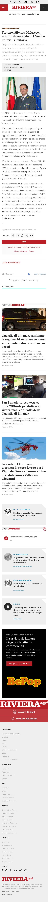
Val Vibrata (14, 28)
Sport (4, 753)
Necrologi (5, 788)
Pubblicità (5, 756)
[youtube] (25, 2)
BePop (4, 778)
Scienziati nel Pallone (10, 810)
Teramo (31, 251)
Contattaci (5, 772)
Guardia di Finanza (14, 247)
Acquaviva (5, 842)
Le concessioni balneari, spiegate (23, 537)
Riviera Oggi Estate (9, 826)
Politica (4, 740)
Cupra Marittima (8, 848)
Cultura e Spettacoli (9, 750)
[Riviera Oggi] (24, 7)
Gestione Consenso (9, 801)
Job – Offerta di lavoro (10, 759)
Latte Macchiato (8, 829)
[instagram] (15, 2)
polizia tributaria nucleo (31, 247)
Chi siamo (5, 769)
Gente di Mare (7, 820)
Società (5, 28)
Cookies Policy (15, 891)
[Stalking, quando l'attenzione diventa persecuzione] (24, 514)
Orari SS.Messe (8, 797)
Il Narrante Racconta (9, 823)
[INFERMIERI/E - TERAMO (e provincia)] (24, 585)
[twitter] (37, 2)
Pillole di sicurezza (21, 509)
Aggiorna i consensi (7, 894)
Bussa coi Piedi (7, 816)
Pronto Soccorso (8, 794)
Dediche (16, 604)
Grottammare (7, 852)
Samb (4, 743)
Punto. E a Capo (8, 813)
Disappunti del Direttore (11, 733)
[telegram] (31, 2)
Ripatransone (7, 861)
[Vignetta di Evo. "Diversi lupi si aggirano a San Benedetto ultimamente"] (24, 560)
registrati (43, 274)
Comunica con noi (8, 775)
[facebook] (10, 2)
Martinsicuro (6, 855)
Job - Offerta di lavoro (22, 580)
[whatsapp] (20, 2)
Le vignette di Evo (20, 554)
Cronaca (5, 737)
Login (36, 274)
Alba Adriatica (7, 845)
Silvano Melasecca (20, 251)
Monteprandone (8, 858)
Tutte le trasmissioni (9, 833)
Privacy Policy (5, 891)
